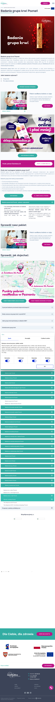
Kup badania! (13, 195)
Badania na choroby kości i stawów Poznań (15, 436)
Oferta (16, 686)
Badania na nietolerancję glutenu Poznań (14, 446)
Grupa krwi (6, 79)
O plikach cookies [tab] (45, 338)
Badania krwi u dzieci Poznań (10, 490)
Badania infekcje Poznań (10, 417)
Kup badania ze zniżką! (27, 155)
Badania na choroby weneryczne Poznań (14, 441)
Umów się (45, 3)
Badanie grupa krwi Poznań (11, 401)
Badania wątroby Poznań (10, 475)
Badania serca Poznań (10, 460)
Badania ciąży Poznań (10, 373)
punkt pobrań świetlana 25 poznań (14, 300)
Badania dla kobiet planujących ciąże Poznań (15, 387)
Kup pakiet (47, 105)
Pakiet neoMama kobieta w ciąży (41, 94)
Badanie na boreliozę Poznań (11, 431)
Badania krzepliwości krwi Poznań (12, 421)
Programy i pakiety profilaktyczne (11, 508)
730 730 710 (37, 673)
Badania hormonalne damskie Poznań (13, 407)
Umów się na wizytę (44, 634)
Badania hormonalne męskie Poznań (13, 412)
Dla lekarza (37, 686)
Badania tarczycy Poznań (10, 465)
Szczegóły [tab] (27, 338)
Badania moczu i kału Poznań (10, 495)
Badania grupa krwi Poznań (11, 397)
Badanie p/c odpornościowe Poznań (13, 403)
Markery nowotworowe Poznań (12, 485)
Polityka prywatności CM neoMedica (8, 698)
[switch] (21, 361)
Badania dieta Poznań (10, 382)
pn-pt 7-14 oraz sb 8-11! (43, 163)
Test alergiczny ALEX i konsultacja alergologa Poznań (16, 505)
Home (16, 684)
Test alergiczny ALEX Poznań (10, 502)
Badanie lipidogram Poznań (11, 426)
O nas (35, 688)
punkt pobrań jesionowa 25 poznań (41, 300)
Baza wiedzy (17, 688)
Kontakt (36, 684)
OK (45, 366)
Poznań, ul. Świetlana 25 (34, 679)
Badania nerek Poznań (10, 456)
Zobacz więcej (6, 111)
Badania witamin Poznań (10, 480)
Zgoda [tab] (9, 338)
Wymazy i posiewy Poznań (10, 499)
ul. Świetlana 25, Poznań (41, 195)
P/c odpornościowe (8, 81)
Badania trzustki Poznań (10, 470)
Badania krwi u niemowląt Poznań (11, 492)
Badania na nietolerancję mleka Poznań (14, 451)
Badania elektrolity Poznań (11, 392)
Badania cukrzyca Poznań (11, 377)
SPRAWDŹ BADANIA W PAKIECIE (27, 86)
